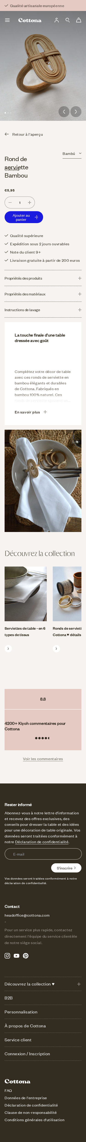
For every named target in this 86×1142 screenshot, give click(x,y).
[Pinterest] (25, 955)
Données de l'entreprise (26, 1097)
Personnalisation (21, 1012)
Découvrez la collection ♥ (30, 984)
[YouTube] (16, 955)
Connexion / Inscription (27, 1053)
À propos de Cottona (25, 1026)
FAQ (8, 1090)
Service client (18, 1039)
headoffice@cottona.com (27, 915)
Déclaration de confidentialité (42, 841)
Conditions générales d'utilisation (34, 1119)
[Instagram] (7, 955)
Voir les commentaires (43, 758)
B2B (9, 998)
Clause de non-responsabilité (31, 1112)
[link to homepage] (30, 20)
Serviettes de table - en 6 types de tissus (25, 631)
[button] (67, 20)
